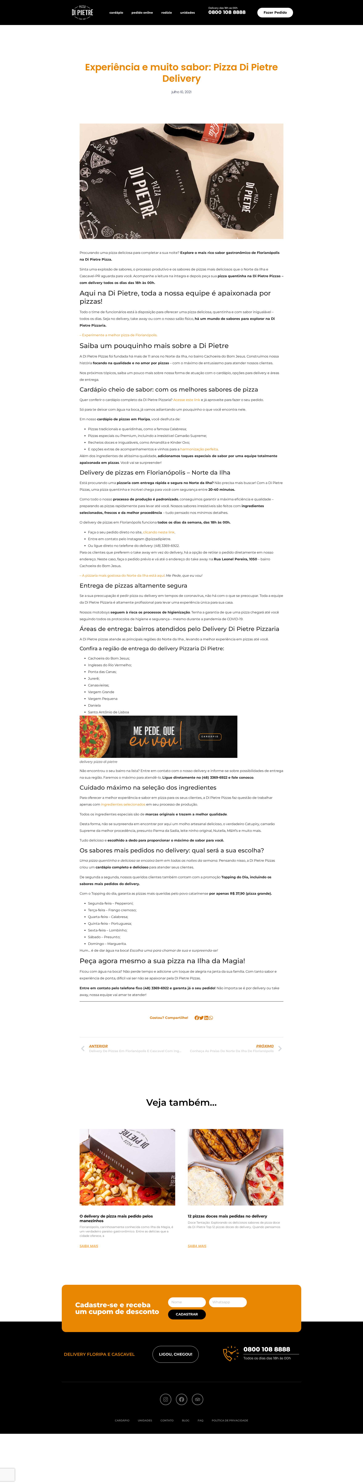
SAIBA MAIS (89, 1246)
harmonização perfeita (199, 449)
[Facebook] (181, 1399)
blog (185, 1420)
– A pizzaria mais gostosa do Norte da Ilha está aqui (122, 576)
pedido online (142, 13)
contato (167, 1420)
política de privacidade (230, 1420)
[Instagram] (165, 1399)
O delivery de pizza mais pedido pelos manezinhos (116, 1218)
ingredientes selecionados (123, 804)
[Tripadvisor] (197, 1399)
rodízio (166, 13)
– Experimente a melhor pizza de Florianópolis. (118, 335)
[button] (197, 1018)
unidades (187, 13)
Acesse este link (186, 400)
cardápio (116, 13)
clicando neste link (159, 532)
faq (200, 1420)
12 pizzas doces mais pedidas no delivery (227, 1216)
